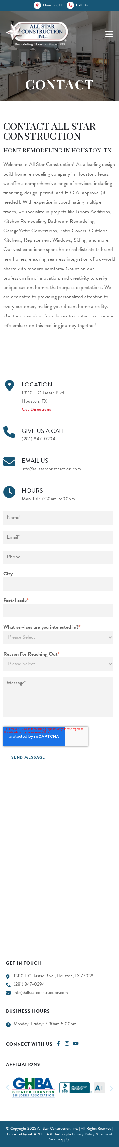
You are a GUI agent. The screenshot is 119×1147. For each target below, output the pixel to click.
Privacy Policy (83, 1134)
